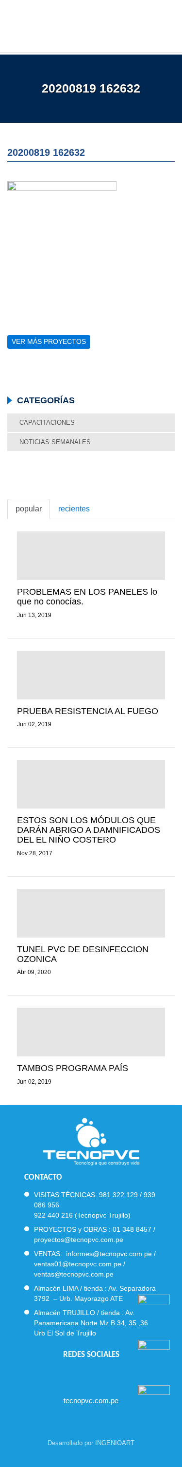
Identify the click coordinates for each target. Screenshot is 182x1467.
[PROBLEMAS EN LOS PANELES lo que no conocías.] (91, 555)
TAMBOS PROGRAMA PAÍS (72, 1068)
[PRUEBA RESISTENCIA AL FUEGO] (91, 675)
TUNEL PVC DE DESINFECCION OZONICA (83, 954)
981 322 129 (118, 1195)
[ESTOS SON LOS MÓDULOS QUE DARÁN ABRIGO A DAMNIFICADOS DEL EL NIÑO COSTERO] (91, 784)
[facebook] (65, 1375)
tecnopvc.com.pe (91, 1400)
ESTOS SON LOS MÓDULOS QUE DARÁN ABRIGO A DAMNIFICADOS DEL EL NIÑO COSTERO (88, 830)
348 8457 (136, 1229)
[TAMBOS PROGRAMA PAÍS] (91, 1032)
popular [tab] (29, 509)
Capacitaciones (47, 422)
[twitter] (82, 1375)
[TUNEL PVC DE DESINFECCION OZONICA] (91, 913)
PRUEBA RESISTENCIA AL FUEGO (87, 711)
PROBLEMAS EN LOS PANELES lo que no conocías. (87, 596)
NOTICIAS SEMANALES (55, 442)
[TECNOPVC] (91, 24)
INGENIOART (114, 1443)
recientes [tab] (74, 509)
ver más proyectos (49, 341)
